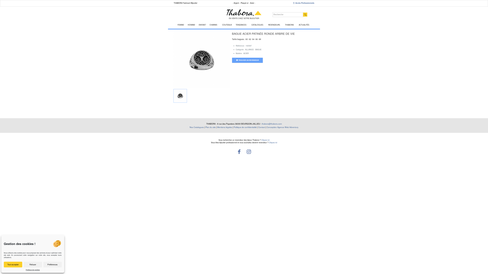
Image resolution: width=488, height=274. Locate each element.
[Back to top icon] (475, 268)
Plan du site (210, 127)
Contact (261, 127)
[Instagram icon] (248, 151)
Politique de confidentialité (245, 127)
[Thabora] (244, 12)
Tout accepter (13, 264)
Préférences (52, 264)
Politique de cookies (33, 270)
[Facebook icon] (239, 151)
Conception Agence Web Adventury (282, 127)
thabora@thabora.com (272, 123)
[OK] (305, 15)
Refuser (32, 264)
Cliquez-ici (265, 140)
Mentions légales (224, 127)
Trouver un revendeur (247, 60)
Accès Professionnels (304, 3)
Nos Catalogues (197, 127)
